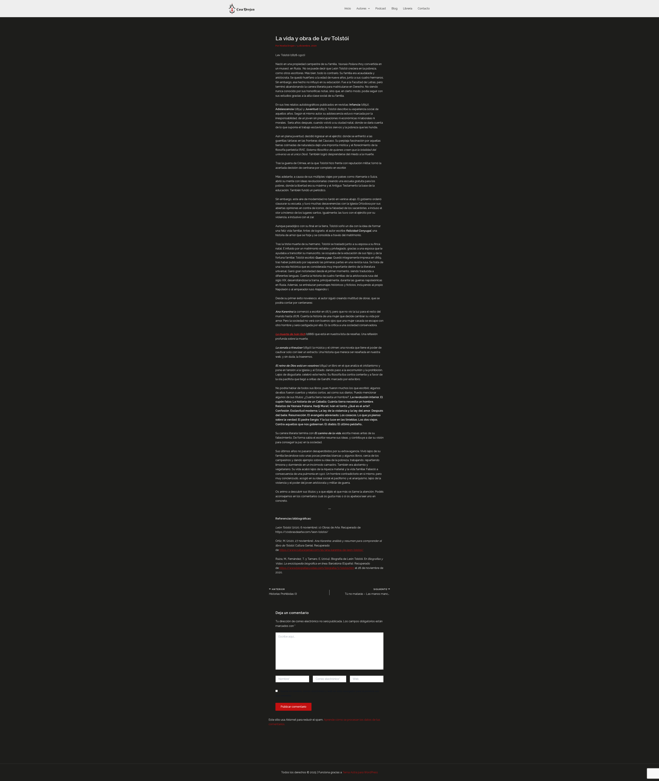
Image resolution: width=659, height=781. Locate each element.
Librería (407, 8)
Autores (361, 8)
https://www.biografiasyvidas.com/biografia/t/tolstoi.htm (316, 568)
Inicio (347, 8)
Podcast (380, 8)
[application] (368, 8)
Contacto (424, 8)
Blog (394, 8)
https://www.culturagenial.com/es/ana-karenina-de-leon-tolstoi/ (321, 550)
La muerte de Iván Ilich (290, 334)
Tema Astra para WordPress (360, 772)
